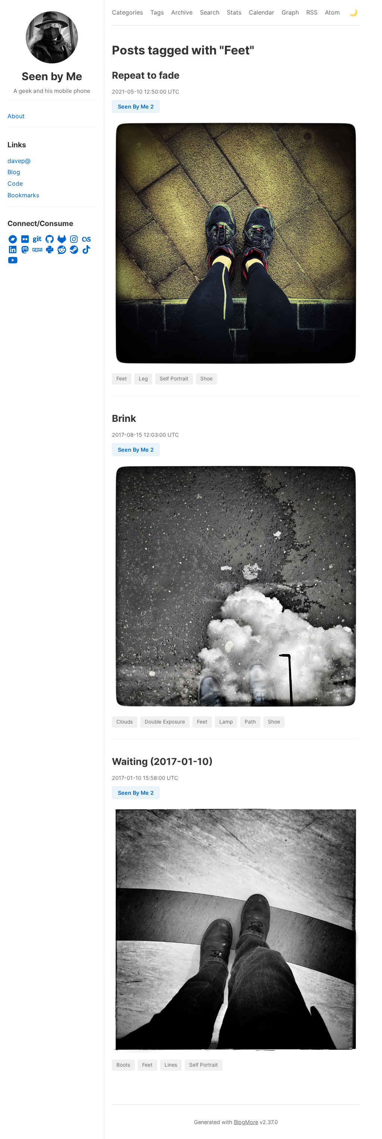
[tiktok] (86, 249)
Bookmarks (23, 195)
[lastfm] (86, 239)
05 (130, 91)
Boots (123, 1065)
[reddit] (61, 249)
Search (209, 12)
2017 (118, 435)
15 (139, 435)
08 (130, 435)
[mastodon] (25, 249)
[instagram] (74, 239)
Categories (127, 12)
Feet (121, 379)
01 (130, 778)
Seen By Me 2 (136, 106)
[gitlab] (61, 239)
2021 (118, 91)
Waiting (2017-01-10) (162, 761)
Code (15, 183)
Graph (290, 12)
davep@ (19, 160)
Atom (332, 12)
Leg (143, 379)
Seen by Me (52, 76)
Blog (13, 172)
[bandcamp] (12, 239)
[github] (49, 239)
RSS (311, 12)
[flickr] (25, 239)
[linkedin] (12, 249)
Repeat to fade (145, 75)
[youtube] (12, 260)
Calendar (261, 12)
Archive (181, 12)
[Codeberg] (37, 239)
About (16, 116)
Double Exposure (165, 722)
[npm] (37, 249)
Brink (124, 418)
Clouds (124, 722)
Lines (171, 1065)
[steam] (74, 249)
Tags (157, 12)
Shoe (206, 379)
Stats (234, 12)
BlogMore (246, 1122)
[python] (49, 249)
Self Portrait (174, 379)
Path (250, 722)
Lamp (226, 722)
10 (140, 91)
